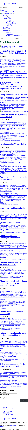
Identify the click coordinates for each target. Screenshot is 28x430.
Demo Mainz (10, 105)
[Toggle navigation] (13, 13)
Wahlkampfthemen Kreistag (12, 325)
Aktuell (2, 70)
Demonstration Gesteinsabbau (8, 195)
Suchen (24, 400)
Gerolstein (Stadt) (5, 222)
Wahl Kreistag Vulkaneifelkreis (13, 386)
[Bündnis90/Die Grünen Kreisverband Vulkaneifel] (2, 10)
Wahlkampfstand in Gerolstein (12, 208)
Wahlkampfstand (4, 229)
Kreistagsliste (3, 273)
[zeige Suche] (0, 9)
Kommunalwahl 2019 (12, 226)
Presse (15, 380)
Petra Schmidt (23, 171)
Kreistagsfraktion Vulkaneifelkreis (13, 144)
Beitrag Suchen (4, 398)
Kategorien (3, 392)
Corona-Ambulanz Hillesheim (8, 73)
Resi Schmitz (11, 108)
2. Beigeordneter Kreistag (7, 71)
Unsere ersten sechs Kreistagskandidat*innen (10, 237)
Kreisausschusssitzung (15, 199)
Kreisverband (13, 193)
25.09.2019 (3, 104)
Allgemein (3, 102)
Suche (2, 7)
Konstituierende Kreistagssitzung (9, 135)
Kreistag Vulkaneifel (18, 136)
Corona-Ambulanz (20, 71)
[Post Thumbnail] (14, 47)
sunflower (13, 425)
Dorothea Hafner (8, 107)
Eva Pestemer (23, 166)
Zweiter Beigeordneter (6, 138)
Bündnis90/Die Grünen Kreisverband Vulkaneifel (13, 11)
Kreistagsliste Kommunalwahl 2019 (10, 304)
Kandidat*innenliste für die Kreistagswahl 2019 (10, 263)
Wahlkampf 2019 (19, 228)
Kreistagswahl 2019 (8, 255)
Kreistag (6, 70)
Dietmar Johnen (4, 166)
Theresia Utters (18, 200)
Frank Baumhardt (22, 73)
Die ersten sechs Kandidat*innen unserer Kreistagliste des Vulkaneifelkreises (13, 283)
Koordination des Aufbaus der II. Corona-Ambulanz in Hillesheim (13, 52)
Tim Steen (11, 228)
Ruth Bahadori (9, 200)
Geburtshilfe (3, 108)
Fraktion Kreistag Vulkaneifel (8, 168)
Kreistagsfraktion (16, 169)
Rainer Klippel (4, 172)
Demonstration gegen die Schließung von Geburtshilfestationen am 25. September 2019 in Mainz (12, 85)
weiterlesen (3, 74)
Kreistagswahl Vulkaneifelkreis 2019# (9, 323)
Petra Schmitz (12, 273)
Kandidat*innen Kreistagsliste (18, 302)
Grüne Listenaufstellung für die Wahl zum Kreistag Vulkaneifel (12, 365)
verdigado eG (3, 426)
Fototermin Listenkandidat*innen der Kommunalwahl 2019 (13, 334)
